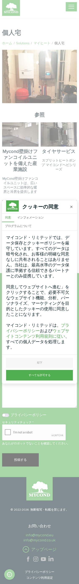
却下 (39, 362)
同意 (8, 217)
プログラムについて (18, 226)
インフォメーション (30, 217)
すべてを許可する (40, 375)
